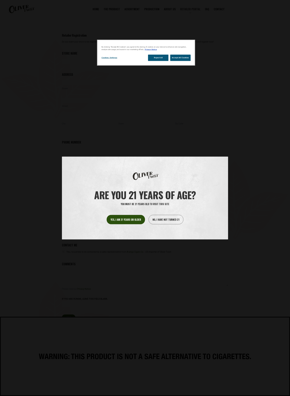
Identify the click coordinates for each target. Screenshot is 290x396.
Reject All (158, 58)
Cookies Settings (109, 58)
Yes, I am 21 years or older (126, 219)
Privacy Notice (151, 49)
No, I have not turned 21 (166, 219)
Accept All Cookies (180, 58)
